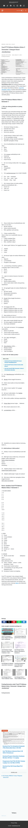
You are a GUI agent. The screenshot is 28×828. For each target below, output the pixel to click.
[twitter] (14, 5)
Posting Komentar (6, 56)
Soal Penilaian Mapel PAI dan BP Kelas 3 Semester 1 (20, 638)
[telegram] (21, 5)
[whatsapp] (24, 5)
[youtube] (4, 5)
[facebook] (11, 5)
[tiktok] (7, 5)
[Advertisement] (14, 28)
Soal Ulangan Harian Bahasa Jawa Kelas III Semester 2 (19, 651)
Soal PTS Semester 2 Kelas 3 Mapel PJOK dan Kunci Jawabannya (7, 638)
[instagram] (17, 5)
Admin (17, 583)
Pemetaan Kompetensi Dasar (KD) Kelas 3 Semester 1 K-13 (20, 665)
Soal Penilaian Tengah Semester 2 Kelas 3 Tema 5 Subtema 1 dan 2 (7, 651)
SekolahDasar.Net (16, 825)
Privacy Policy (14, 822)
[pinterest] (13, 622)
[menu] (3, 10)
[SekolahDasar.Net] (14, 2)
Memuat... (4, 815)
